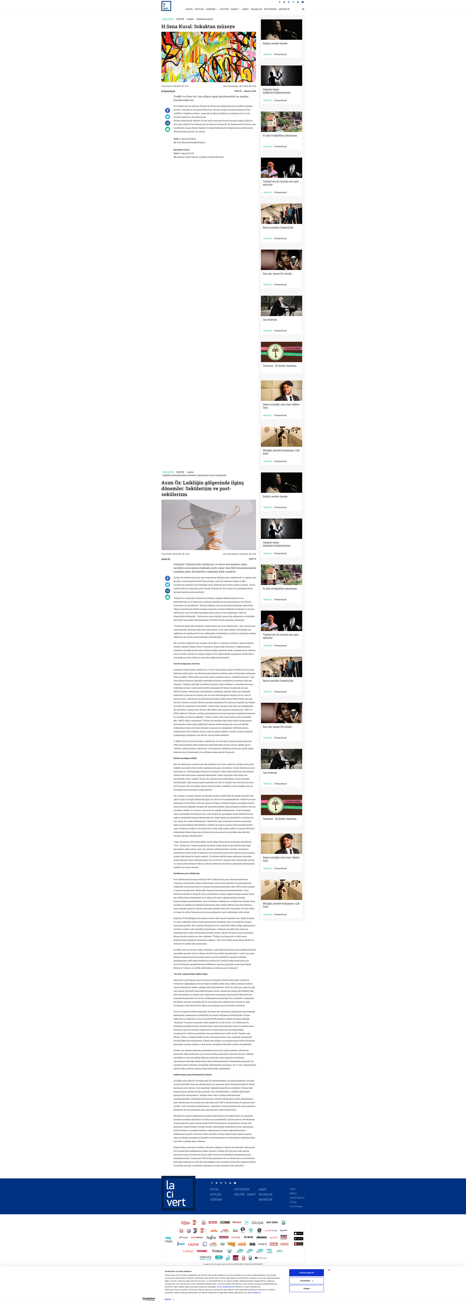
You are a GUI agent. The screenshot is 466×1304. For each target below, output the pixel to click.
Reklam (293, 1193)
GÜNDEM (210, 9)
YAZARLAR (256, 9)
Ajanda (190, 19)
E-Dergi (293, 1202)
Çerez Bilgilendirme (226, 1287)
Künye (293, 1189)
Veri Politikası (296, 1206)
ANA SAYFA (168, 19)
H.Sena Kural (168, 91)
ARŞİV (245, 9)
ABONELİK (284, 9)
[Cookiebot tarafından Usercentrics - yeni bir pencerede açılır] (148, 1299)
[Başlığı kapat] (329, 1270)
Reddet (307, 1289)
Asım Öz (165, 559)
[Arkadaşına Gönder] (167, 129)
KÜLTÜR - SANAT (229, 9)
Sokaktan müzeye (204, 19)
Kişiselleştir (305, 1281)
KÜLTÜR (180, 19)
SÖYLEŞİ (199, 9)
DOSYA (189, 9)
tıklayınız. (257, 1293)
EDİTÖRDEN (270, 9)
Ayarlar (168, 1299)
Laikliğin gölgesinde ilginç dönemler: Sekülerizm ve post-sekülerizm (194, 475)
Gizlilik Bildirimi (297, 1197)
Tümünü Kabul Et (306, 1273)
